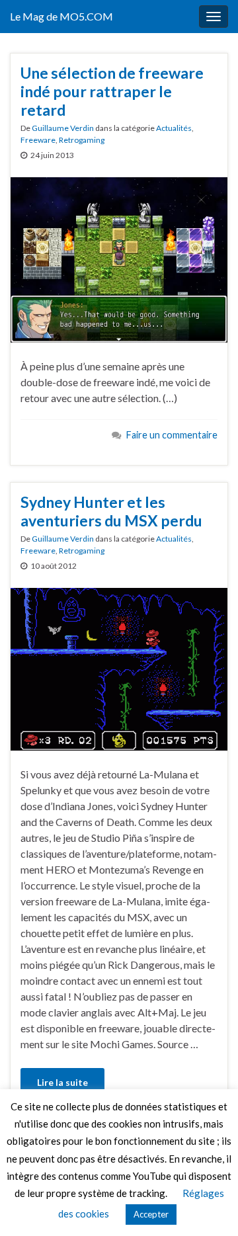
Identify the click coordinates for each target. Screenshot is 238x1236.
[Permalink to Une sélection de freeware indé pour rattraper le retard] (119, 258)
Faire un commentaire (172, 434)
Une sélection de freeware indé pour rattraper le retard (112, 91)
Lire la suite (62, 1082)
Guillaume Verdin (63, 128)
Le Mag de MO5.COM (61, 16)
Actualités (174, 128)
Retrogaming (81, 140)
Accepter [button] (151, 1214)
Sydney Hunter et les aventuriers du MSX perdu (111, 511)
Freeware (38, 140)
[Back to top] (208, 1206)
